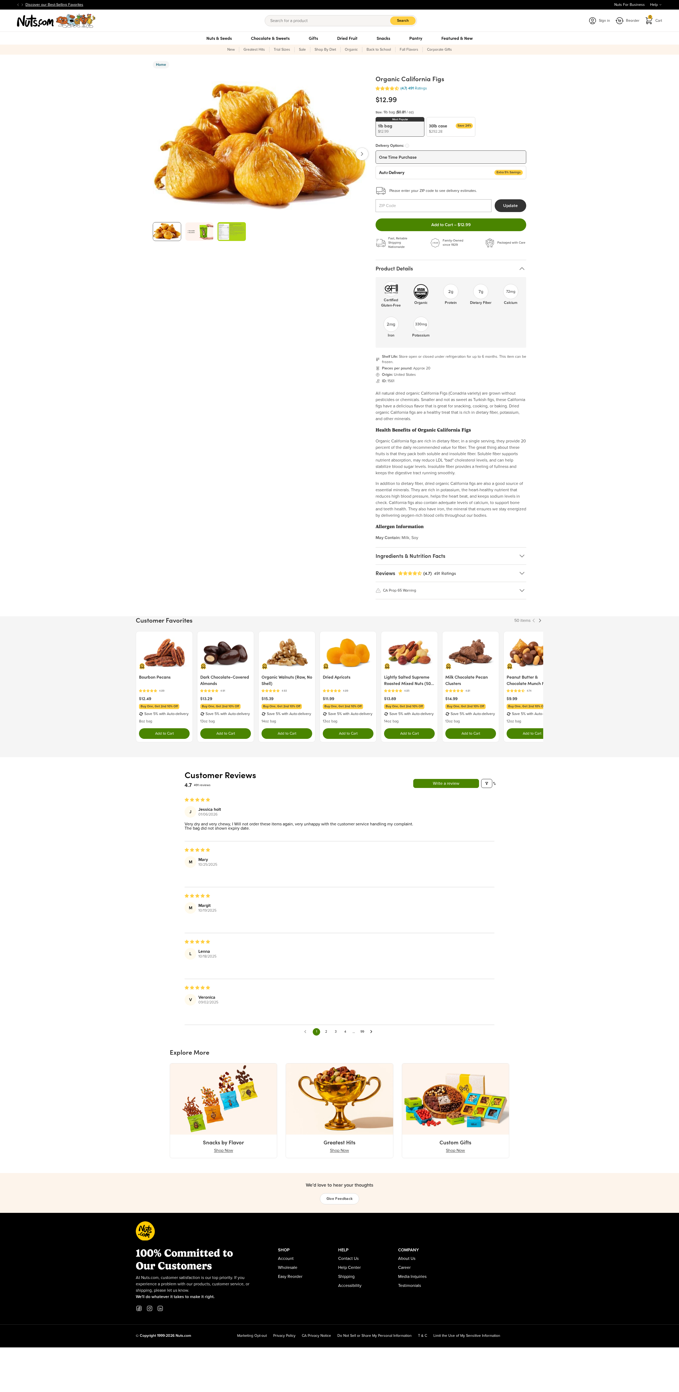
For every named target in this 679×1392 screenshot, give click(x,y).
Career (404, 1267)
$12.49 (145, 698)
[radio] (400, 127)
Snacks (383, 38)
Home (161, 65)
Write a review (446, 783)
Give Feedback (340, 1199)
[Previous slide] (18, 5)
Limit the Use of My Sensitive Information (466, 1336)
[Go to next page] (372, 1032)
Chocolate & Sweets (270, 38)
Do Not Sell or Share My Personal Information (374, 1336)
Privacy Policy (284, 1336)
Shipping (346, 1276)
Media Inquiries (412, 1276)
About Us (406, 1258)
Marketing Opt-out (252, 1336)
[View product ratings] (164, 691)
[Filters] (486, 783)
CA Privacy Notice (316, 1336)
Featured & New (457, 38)
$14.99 (451, 698)
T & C (422, 1336)
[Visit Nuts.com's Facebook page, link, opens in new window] (139, 1308)
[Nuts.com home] (56, 20)
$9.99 (512, 698)
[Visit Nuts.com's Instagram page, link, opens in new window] (149, 1308)
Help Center (349, 1267)
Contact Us (348, 1258)
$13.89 (390, 698)
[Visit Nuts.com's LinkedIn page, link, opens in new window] (160, 1308)
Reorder (632, 21)
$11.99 (328, 698)
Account (286, 1258)
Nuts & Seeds (219, 38)
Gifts (313, 38)
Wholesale (287, 1267)
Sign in (604, 21)
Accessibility (350, 1285)
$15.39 (267, 698)
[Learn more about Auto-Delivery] (407, 146)
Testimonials (409, 1285)
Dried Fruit (347, 38)
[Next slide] (22, 5)
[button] (387, 88)
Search (403, 21)
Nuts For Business (629, 5)
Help (654, 5)
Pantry (415, 38)
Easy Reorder (290, 1276)
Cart (655, 19)
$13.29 (206, 698)
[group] (167, 231)
